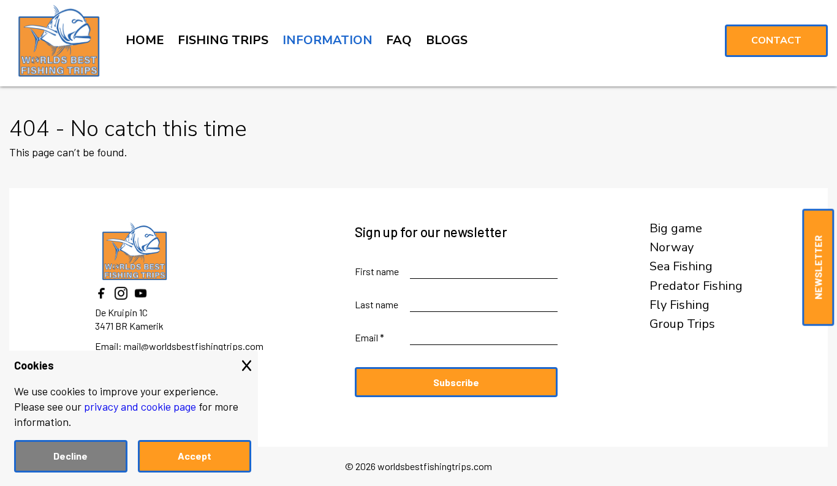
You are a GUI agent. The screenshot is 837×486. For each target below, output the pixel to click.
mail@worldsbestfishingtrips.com (193, 346)
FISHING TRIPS (223, 40)
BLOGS (447, 40)
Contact (776, 40)
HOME (145, 40)
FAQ (399, 40)
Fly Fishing (680, 305)
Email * (369, 337)
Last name (376, 304)
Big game (676, 228)
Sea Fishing (681, 266)
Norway (672, 247)
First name (377, 271)
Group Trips (682, 324)
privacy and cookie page (140, 406)
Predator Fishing (696, 286)
